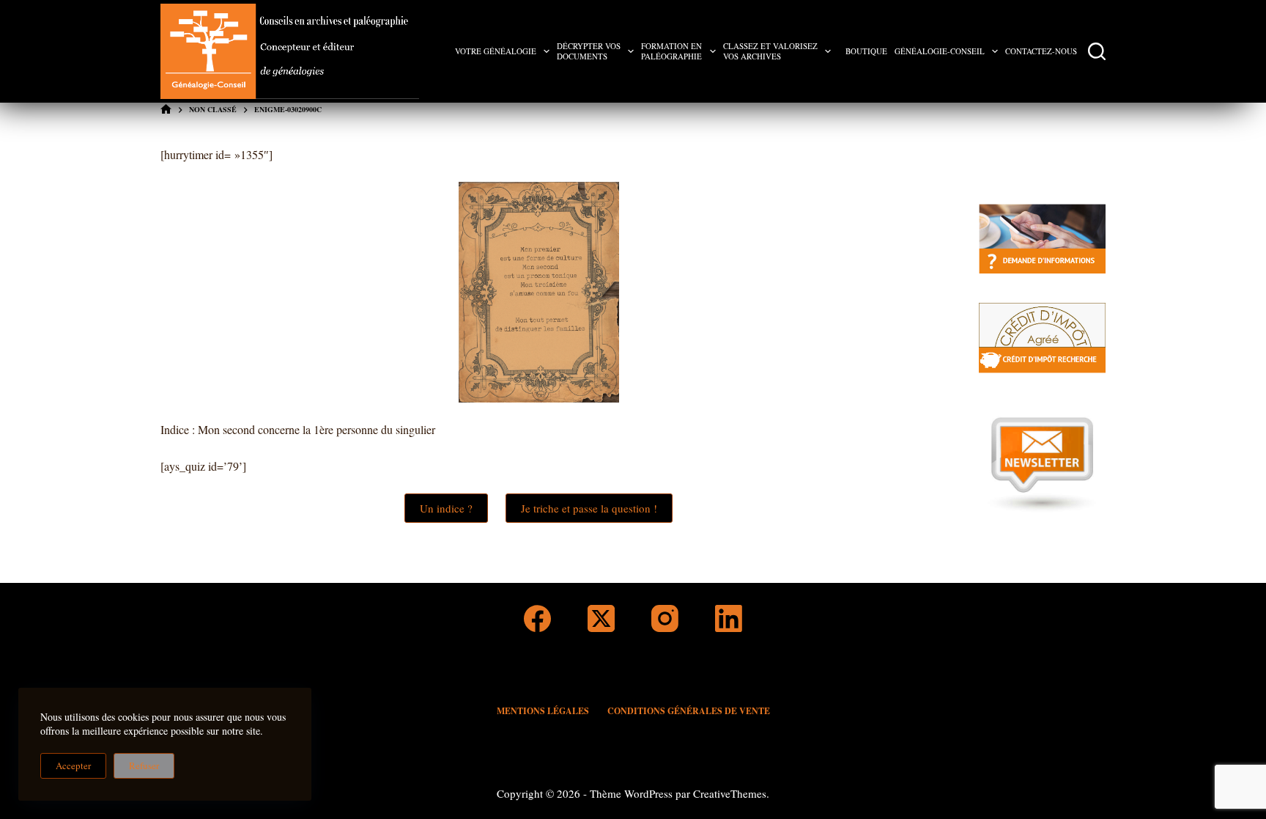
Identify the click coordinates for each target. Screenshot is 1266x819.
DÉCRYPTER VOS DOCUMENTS (589, 51)
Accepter (73, 765)
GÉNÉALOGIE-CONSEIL (940, 50)
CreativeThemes (729, 793)
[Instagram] (664, 618)
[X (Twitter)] (601, 618)
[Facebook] (537, 618)
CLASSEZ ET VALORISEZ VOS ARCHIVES (770, 51)
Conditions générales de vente (688, 711)
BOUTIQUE (866, 50)
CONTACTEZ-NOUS (1041, 50)
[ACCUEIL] (165, 109)
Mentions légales (543, 711)
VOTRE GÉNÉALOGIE (495, 50)
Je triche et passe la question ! (589, 508)
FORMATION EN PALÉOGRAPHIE (671, 51)
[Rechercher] (1097, 51)
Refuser (144, 765)
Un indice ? (446, 508)
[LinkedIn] (728, 618)
